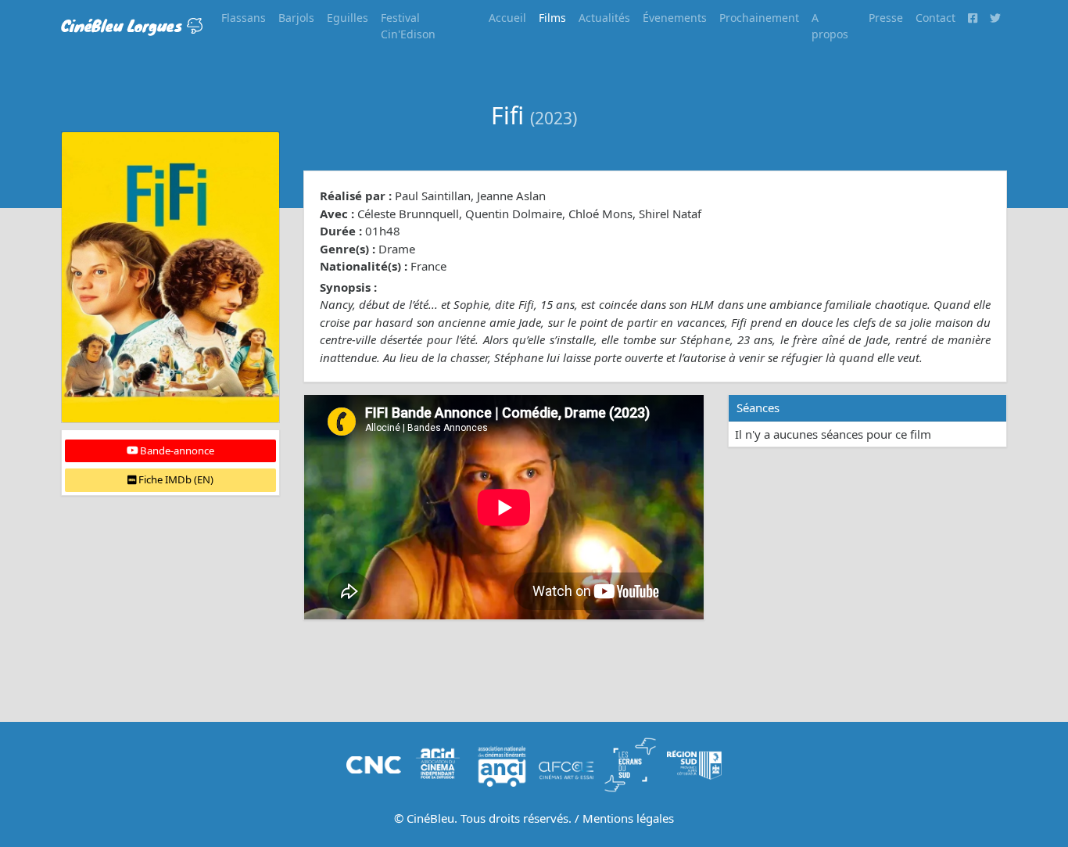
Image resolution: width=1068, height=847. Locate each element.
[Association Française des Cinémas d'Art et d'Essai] (566, 763)
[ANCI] (502, 763)
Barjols (296, 17)
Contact (935, 17)
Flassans (243, 17)
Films (552, 17)
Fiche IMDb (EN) (174, 479)
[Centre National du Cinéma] (373, 763)
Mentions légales (628, 818)
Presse (886, 17)
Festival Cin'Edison (408, 25)
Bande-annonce (176, 450)
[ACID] (437, 763)
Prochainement (759, 17)
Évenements (675, 17)
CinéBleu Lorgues (124, 25)
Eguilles (347, 17)
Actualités (604, 17)
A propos (830, 25)
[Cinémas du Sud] (630, 763)
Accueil (507, 17)
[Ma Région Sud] (694, 763)
